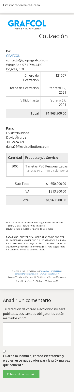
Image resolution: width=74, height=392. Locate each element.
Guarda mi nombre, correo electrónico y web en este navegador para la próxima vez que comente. (36, 360)
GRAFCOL (13, 56)
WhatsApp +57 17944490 (50, 271)
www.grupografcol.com (49, 274)
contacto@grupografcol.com (26, 274)
